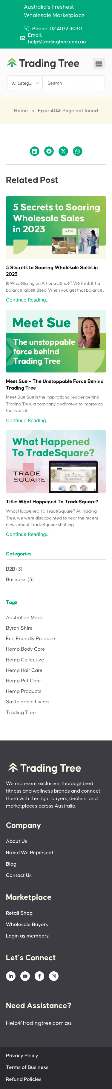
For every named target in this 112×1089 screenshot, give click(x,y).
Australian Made (25, 617)
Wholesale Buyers (27, 924)
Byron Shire (19, 628)
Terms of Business (27, 1067)
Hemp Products (24, 691)
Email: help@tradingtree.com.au (57, 39)
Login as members (27, 936)
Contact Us (19, 875)
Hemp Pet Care (23, 681)
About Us (16, 841)
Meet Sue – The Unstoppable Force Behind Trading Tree (55, 385)
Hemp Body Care (25, 649)
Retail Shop (19, 913)
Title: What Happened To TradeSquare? (52, 502)
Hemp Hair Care (24, 670)
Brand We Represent (29, 852)
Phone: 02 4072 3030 (57, 28)
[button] (99, 63)
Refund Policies (24, 1079)
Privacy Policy (22, 1055)
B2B (14, 569)
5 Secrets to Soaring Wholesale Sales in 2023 (52, 271)
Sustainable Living (27, 702)
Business (20, 579)
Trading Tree (21, 712)
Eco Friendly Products (31, 638)
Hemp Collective (25, 660)
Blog (11, 864)
